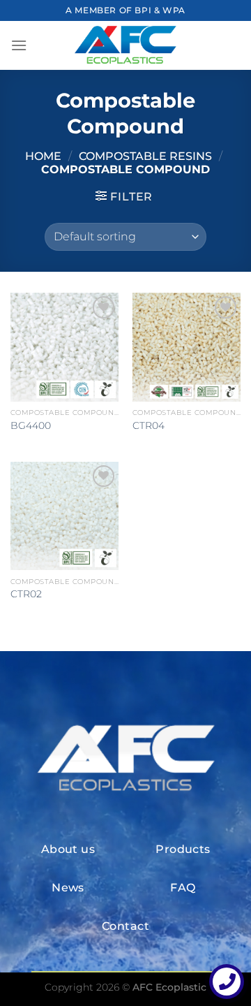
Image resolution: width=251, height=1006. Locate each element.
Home (43, 156)
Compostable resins (145, 156)
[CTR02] (64, 516)
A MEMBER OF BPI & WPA (125, 10)
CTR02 (26, 593)
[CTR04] (186, 347)
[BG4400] (64, 347)
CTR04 (148, 425)
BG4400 (30, 425)
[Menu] (18, 45)
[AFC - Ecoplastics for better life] (125, 45)
